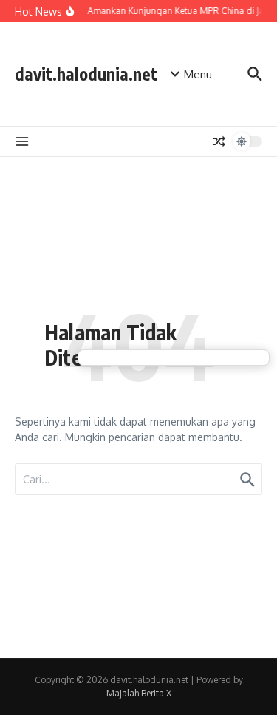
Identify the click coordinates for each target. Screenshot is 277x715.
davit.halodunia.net (86, 73)
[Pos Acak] (219, 141)
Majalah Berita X (138, 693)
